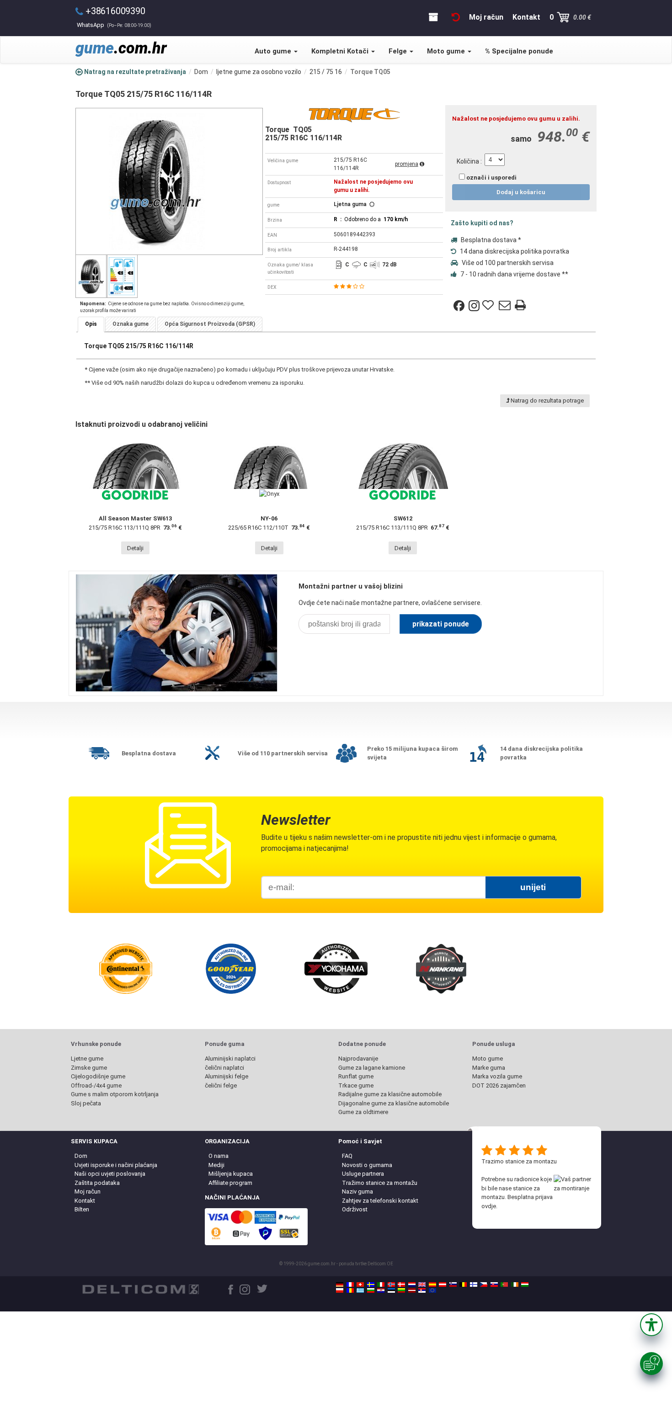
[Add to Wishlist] (489, 305)
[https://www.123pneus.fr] (350, 1284)
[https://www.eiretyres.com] (514, 1284)
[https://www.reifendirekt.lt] (401, 1290)
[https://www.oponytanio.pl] (339, 1290)
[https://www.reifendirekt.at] (442, 1284)
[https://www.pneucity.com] (504, 1284)
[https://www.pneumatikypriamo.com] (494, 1284)
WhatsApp (114, 24)
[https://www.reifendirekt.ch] (360, 1284)
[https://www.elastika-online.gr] (360, 1290)
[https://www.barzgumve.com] (370, 1290)
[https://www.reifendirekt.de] (339, 1284)
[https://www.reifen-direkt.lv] (412, 1290)
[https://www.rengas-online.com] (473, 1284)
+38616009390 (115, 10)
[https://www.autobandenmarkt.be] (463, 1284)
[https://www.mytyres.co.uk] (422, 1284)
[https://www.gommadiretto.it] (380, 1284)
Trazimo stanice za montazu (519, 1161)
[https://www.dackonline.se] (370, 1284)
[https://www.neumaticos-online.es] (432, 1284)
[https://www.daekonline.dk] (401, 1284)
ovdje (488, 1206)
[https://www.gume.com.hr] (380, 1290)
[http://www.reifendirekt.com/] (432, 1290)
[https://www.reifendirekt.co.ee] (391, 1290)
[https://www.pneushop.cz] (483, 1284)
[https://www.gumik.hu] (524, 1284)
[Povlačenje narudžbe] (456, 17)
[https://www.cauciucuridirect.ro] (350, 1290)
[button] (651, 1324)
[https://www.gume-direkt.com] (453, 1284)
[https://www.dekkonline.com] (391, 1284)
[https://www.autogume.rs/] (422, 1290)
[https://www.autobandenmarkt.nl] (412, 1284)
